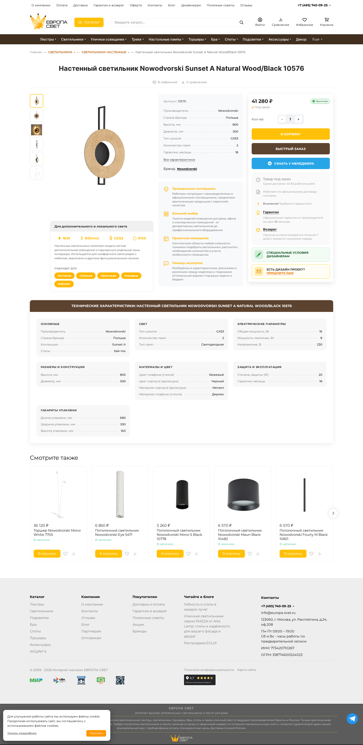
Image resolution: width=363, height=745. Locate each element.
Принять (96, 733)
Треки (136, 39)
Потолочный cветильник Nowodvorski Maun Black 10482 (240, 534)
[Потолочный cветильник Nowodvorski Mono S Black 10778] (181, 494)
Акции (138, 625)
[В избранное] (65, 554)
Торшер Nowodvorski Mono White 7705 (57, 532)
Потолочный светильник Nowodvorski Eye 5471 (117, 532)
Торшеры (196, 39)
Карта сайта (246, 670)
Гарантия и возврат (108, 5)
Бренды (140, 631)
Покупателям (145, 597)
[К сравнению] (73, 554)
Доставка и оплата (149, 604)
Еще (315, 39)
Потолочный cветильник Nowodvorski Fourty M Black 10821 (304, 534)
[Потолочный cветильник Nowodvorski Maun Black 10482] (243, 494)
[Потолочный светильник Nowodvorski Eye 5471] (120, 494)
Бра (214, 39)
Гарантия (271, 212)
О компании (41, 5)
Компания (90, 597)
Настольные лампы (165, 39)
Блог (171, 5)
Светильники (72, 39)
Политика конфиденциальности (209, 670)
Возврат (270, 229)
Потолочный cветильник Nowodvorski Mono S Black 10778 (179, 534)
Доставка (80, 5)
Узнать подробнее (22, 733)
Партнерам (91, 631)
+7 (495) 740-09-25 (313, 5)
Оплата (61, 5)
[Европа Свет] (49, 22)
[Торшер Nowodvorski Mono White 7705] (58, 494)
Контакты (155, 5)
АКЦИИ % (38, 651)
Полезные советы (220, 5)
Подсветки (252, 39)
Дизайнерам (191, 5)
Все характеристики (179, 160)
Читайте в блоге (199, 597)
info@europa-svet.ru (278, 613)
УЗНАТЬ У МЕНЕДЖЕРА (294, 164)
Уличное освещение (107, 39)
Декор (301, 39)
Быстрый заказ (291, 149)
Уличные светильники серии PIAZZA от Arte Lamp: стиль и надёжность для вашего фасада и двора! (207, 626)
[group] (101, 145)
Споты (230, 39)
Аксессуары (278, 39)
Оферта (136, 5)
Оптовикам (91, 638)
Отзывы (246, 5)
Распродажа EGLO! (200, 643)
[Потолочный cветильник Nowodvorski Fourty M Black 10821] (304, 494)
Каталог (37, 597)
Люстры (47, 39)
